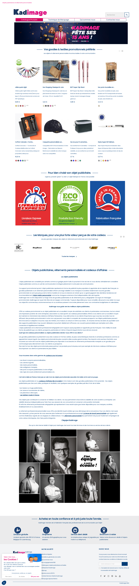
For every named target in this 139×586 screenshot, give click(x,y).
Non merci (8, 576)
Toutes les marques (69, 256)
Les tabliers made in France (29, 395)
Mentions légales (47, 554)
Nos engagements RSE (49, 562)
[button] (4, 583)
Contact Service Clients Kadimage (52, 576)
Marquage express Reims (49, 579)
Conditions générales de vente (51, 557)
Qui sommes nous (47, 560)
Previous (119, 51)
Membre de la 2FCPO (48, 573)
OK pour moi (35, 576)
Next (122, 51)
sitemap (44, 570)
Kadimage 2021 (124, 583)
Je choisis (22, 576)
